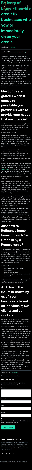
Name (3, 399)
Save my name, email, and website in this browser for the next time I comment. (16, 421)
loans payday (14, 372)
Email (2, 405)
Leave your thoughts (22, 52)
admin (13, 47)
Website (3, 412)
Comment (4, 388)
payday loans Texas (7, 169)
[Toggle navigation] (27, 6)
